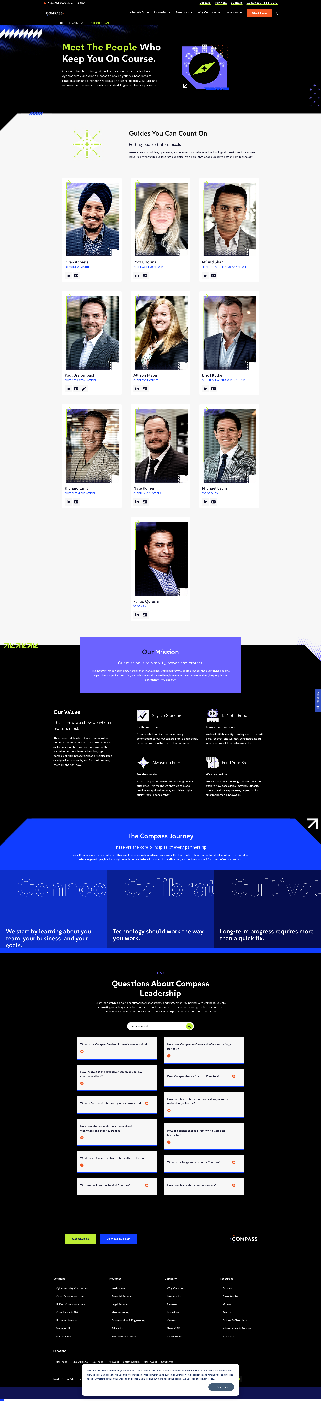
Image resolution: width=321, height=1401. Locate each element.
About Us (77, 23)
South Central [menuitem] (131, 1362)
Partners (221, 3)
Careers (205, 3)
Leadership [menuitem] (174, 1296)
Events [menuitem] (227, 1312)
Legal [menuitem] (56, 1379)
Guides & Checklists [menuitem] (235, 1320)
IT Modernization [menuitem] (66, 1320)
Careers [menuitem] (172, 1320)
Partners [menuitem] (172, 1304)
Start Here (259, 13)
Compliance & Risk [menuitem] (67, 1312)
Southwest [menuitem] (168, 1362)
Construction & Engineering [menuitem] (128, 1320)
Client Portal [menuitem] (174, 1336)
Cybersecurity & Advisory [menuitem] (72, 1288)
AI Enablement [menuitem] (65, 1336)
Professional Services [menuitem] (124, 1336)
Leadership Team (99, 23)
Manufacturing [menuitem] (120, 1312)
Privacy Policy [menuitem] (69, 1379)
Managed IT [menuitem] (63, 1328)
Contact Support (118, 1239)
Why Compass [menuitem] (176, 1288)
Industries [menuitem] (115, 1278)
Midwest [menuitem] (114, 1362)
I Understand (221, 1387)
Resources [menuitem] (226, 1278)
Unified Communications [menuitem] (71, 1304)
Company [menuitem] (171, 1278)
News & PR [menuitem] (173, 1328)
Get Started (80, 1239)
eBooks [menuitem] (227, 1304)
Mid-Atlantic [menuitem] (80, 1362)
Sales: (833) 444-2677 (262, 3)
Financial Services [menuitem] (122, 1296)
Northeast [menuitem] (62, 1362)
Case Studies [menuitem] (231, 1296)
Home (63, 23)
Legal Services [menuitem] (120, 1304)
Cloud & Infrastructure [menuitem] (70, 1296)
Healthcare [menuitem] (118, 1288)
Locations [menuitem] (173, 1312)
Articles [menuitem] (227, 1288)
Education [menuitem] (118, 1328)
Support (237, 3)
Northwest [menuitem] (150, 1362)
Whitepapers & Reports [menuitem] (237, 1328)
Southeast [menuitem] (98, 1362)
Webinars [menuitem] (228, 1336)
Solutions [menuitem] (59, 1278)
